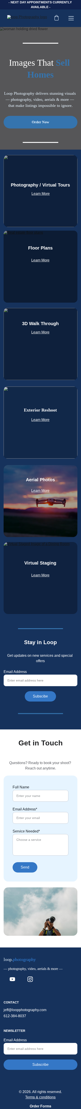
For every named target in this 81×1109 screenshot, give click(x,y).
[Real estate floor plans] (40, 267)
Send (25, 867)
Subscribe (40, 1064)
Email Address (15, 672)
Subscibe (40, 696)
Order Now (40, 122)
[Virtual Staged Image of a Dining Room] (40, 578)
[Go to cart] (56, 18)
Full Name (21, 787)
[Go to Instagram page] (30, 979)
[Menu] (71, 18)
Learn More (41, 194)
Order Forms (40, 1106)
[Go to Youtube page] (12, 979)
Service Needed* (26, 831)
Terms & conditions (40, 1097)
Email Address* (25, 809)
